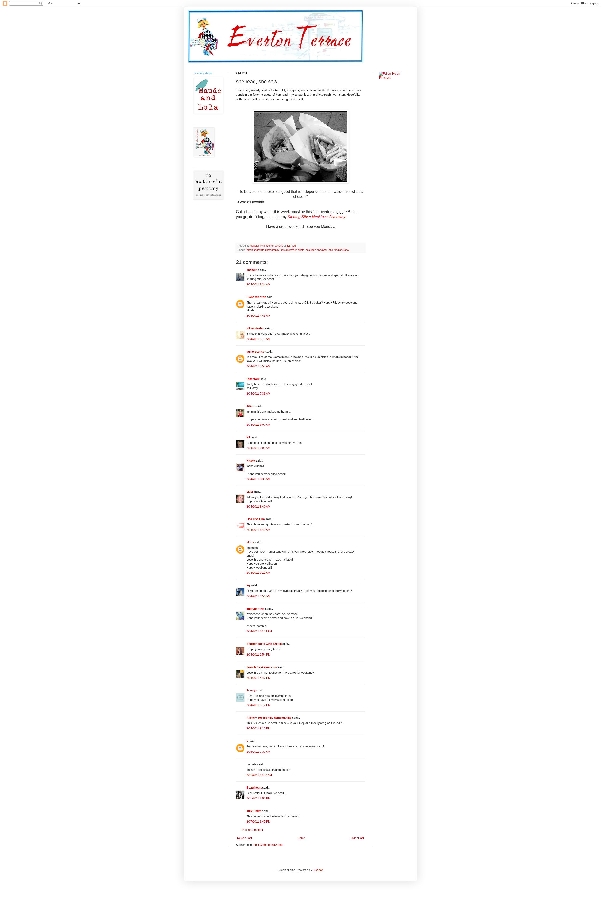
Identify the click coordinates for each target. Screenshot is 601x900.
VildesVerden (255, 328)
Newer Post (244, 838)
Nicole (251, 460)
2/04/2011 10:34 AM (259, 631)
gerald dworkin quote (292, 249)
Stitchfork (253, 379)
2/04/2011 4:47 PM (258, 678)
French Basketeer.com (262, 667)
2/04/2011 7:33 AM (258, 393)
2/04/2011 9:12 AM (258, 572)
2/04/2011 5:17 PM (258, 705)
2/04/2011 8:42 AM (258, 530)
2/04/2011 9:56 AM (258, 596)
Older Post (357, 838)
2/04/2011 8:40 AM (258, 506)
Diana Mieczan (256, 297)
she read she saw (339, 249)
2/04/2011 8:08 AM (258, 448)
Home (301, 838)
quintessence (256, 351)
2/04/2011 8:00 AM (258, 424)
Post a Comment (252, 830)
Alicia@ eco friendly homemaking (269, 717)
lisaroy (251, 690)
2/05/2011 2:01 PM (258, 798)
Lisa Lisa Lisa (256, 519)
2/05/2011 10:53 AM (259, 775)
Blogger (318, 870)
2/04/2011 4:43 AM (258, 315)
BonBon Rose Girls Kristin (264, 644)
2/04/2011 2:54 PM (258, 654)
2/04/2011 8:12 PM (258, 728)
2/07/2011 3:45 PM (258, 821)
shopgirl (252, 270)
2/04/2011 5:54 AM (258, 366)
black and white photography (263, 249)
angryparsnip (255, 609)
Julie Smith (254, 811)
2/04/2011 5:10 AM (258, 339)
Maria (250, 542)
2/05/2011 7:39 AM (258, 751)
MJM (250, 492)
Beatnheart (254, 787)
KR (249, 437)
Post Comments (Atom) (268, 845)
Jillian (250, 406)
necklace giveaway (316, 249)
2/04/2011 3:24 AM (258, 284)
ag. (248, 585)
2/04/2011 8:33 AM (258, 479)
